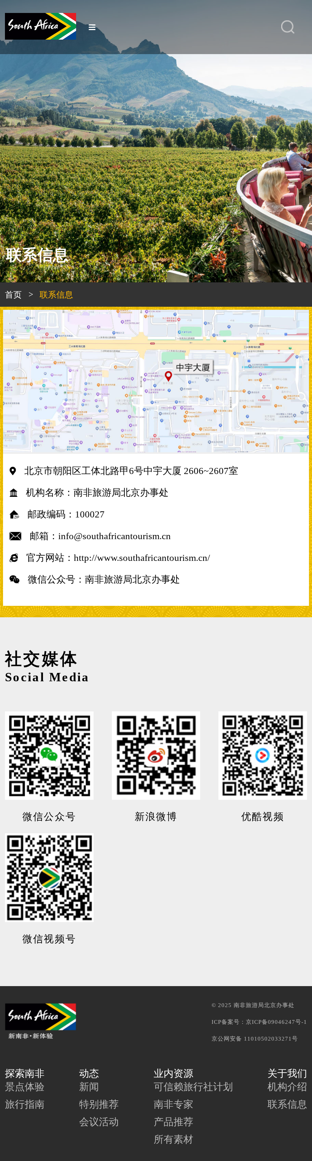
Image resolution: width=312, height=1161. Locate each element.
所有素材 (173, 1139)
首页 (13, 294)
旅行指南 (25, 1104)
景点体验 (25, 1086)
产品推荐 (173, 1121)
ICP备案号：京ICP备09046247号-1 (259, 1021)
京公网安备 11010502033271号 (255, 1038)
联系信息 (287, 1104)
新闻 (89, 1086)
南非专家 (173, 1104)
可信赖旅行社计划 (193, 1086)
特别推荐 (99, 1104)
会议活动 (99, 1121)
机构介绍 (287, 1086)
